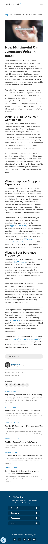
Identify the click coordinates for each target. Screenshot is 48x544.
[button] (41, 4)
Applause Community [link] (18, 226)
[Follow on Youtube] (34, 539)
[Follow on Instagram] (29, 539)
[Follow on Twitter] (19, 539)
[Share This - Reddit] (19, 385)
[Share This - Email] (23, 385)
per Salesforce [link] (14, 320)
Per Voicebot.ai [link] (20, 262)
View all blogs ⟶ (13, 356)
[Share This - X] (11, 385)
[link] (24, 397)
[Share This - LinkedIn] (6, 385)
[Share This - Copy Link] (27, 385)
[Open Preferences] (3, 540)
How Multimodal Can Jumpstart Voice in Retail (26, 15)
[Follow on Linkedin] (14, 539)
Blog (6, 15)
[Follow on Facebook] (24, 539)
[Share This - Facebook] (15, 385)
